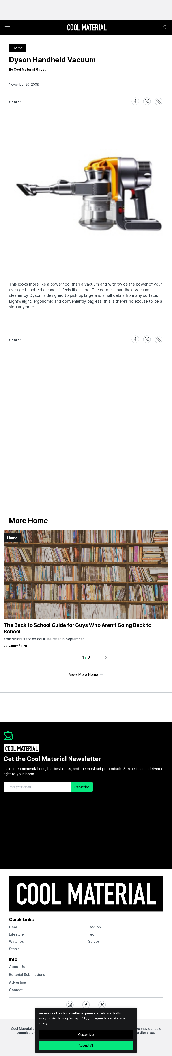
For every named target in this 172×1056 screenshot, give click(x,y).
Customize (86, 1034)
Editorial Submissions (27, 974)
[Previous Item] (66, 657)
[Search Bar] (165, 27)
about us (17, 966)
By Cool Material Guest (27, 69)
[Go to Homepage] (87, 27)
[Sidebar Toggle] (7, 27)
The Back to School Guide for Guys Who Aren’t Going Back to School (77, 628)
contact (16, 990)
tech (92, 934)
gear (13, 927)
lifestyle (16, 934)
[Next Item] (106, 657)
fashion (94, 927)
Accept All (86, 1045)
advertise (17, 982)
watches (16, 941)
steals (14, 949)
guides (94, 941)
